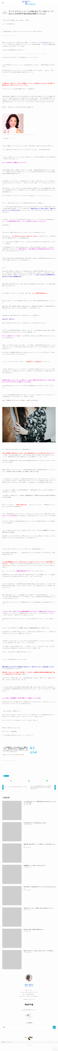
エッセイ (6, 775)
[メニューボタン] (3, 3)
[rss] (31, 1023)
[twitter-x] (26, 1023)
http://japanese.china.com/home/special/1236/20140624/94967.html (20, 134)
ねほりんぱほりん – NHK (8, 35)
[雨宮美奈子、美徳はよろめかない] (29, 3)
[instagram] (28, 1023)
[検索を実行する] (54, 1027)
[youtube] (30, 1023)
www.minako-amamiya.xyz (9, 760)
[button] (11, 781)
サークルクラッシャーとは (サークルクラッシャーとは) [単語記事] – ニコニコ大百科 (23, 53)
